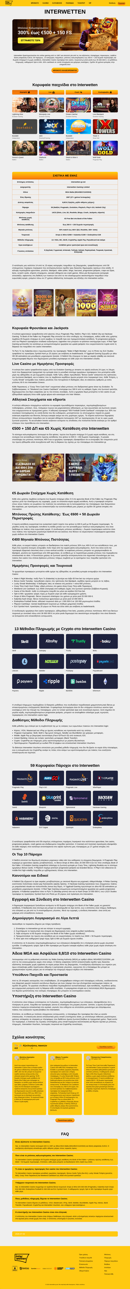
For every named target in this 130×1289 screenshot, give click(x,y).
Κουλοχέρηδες (103, 92)
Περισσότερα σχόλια (65, 1120)
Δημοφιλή (23, 92)
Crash (77, 92)
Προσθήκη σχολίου (106, 1047)
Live (50, 92)
